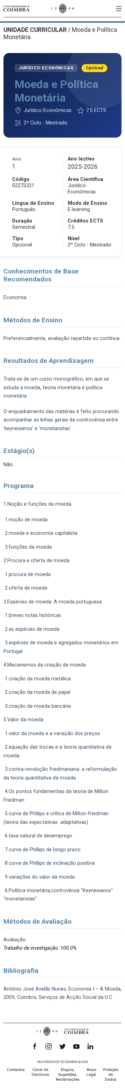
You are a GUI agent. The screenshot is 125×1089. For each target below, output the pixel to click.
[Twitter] (62, 1046)
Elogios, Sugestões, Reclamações (68, 1075)
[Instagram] (49, 1046)
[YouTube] (76, 1046)
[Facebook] (35, 1046)
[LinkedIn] (90, 1046)
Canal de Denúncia (40, 1072)
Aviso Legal (91, 1072)
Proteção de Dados (110, 1075)
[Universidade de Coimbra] (16, 8)
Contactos (16, 1070)
